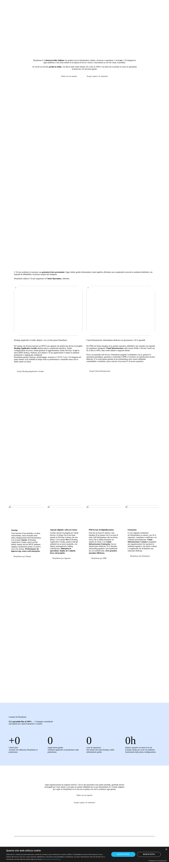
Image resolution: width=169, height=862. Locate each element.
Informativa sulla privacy (51, 859)
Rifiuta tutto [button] (149, 854)
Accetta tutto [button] (123, 854)
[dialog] (84, 854)
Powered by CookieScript (157, 861)
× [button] (166, 849)
